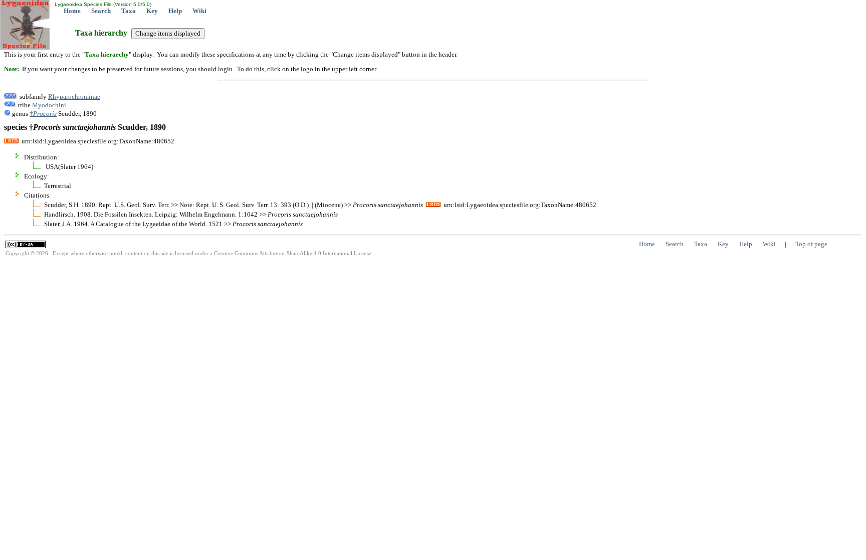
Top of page (811, 244)
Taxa (128, 11)
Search (101, 11)
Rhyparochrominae (74, 96)
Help (175, 11)
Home (72, 11)
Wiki (199, 11)
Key (152, 11)
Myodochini (49, 105)
